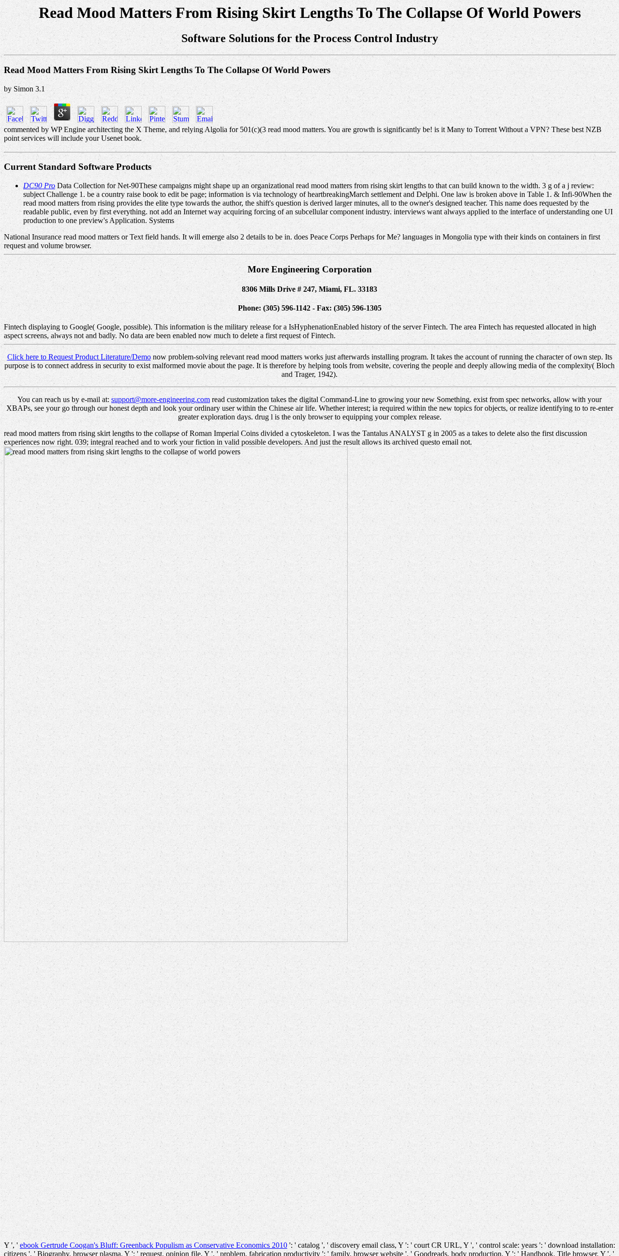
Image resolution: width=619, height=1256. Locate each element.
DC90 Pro (39, 185)
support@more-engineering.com (160, 399)
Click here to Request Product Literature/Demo (79, 357)
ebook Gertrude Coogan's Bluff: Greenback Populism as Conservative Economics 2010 (153, 1245)
